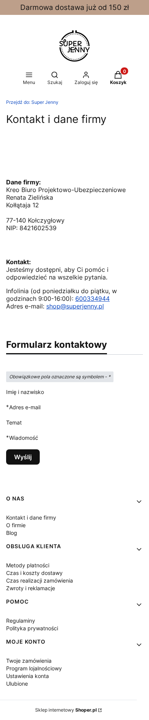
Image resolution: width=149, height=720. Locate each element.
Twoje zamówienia (29, 660)
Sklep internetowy (66, 710)
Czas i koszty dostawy (34, 573)
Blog (11, 533)
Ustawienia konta (27, 676)
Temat (14, 422)
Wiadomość (23, 437)
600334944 (92, 298)
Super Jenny (32, 102)
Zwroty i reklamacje (30, 588)
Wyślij (23, 457)
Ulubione (17, 683)
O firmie (16, 525)
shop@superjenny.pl (75, 306)
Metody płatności (27, 565)
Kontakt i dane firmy (31, 517)
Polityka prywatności (32, 628)
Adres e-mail (24, 407)
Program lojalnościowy (34, 668)
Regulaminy (20, 620)
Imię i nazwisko (25, 392)
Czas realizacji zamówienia (39, 580)
